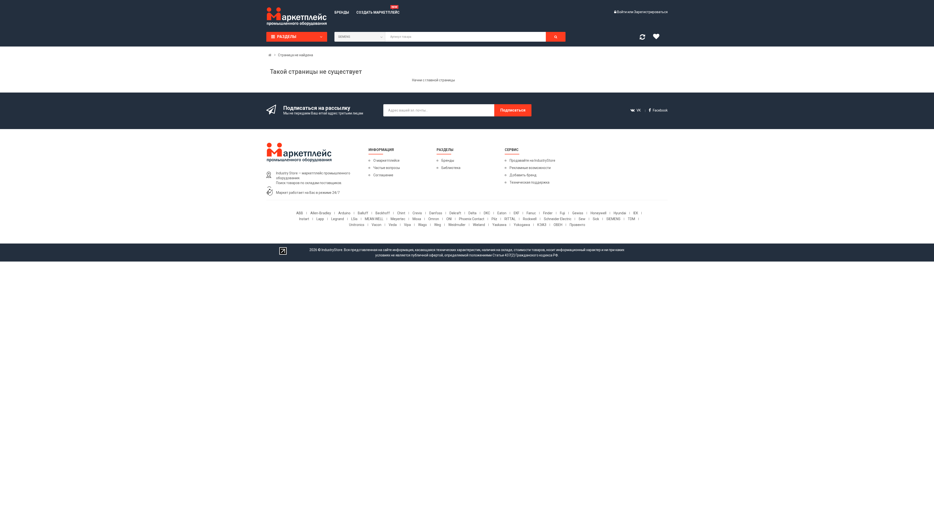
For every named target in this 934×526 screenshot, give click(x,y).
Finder (548, 213)
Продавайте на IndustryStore (532, 160)
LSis (354, 219)
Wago (422, 225)
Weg (437, 225)
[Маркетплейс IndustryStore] (269, 55)
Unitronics (356, 225)
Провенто (577, 225)
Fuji (562, 213)
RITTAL (510, 219)
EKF (516, 213)
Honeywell (598, 213)
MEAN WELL (374, 219)
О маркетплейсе (386, 160)
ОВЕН (558, 225)
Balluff (363, 213)
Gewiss (577, 213)
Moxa (417, 219)
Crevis (417, 213)
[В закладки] (658, 38)
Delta (472, 213)
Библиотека (450, 168)
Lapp (320, 219)
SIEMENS (613, 219)
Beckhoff (383, 213)
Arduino (344, 213)
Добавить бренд (523, 175)
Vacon (376, 225)
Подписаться (512, 110)
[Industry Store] (296, 17)
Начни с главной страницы (433, 80)
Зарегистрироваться (651, 12)
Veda (393, 225)
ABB (299, 213)
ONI (449, 219)
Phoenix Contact (471, 219)
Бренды (447, 160)
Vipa (407, 225)
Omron (433, 219)
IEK (635, 213)
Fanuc (531, 213)
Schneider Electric (557, 219)
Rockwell (530, 219)
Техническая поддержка (529, 182)
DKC (487, 213)
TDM (631, 219)
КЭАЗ (541, 225)
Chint (401, 213)
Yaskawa (499, 225)
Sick (596, 219)
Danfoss (435, 213)
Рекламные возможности (530, 168)
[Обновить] (642, 38)
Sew (582, 219)
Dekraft (455, 213)
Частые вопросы (386, 168)
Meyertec (398, 219)
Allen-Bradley (320, 213)
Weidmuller (457, 225)
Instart (304, 219)
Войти (622, 12)
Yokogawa (522, 225)
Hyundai (620, 213)
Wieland (479, 225)
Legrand (337, 219)
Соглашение (383, 175)
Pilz (494, 219)
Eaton (501, 213)
